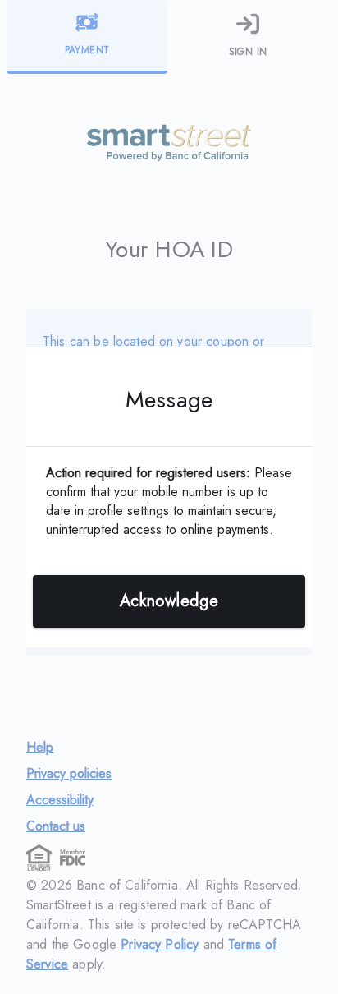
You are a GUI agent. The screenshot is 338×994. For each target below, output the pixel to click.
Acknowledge (169, 601)
